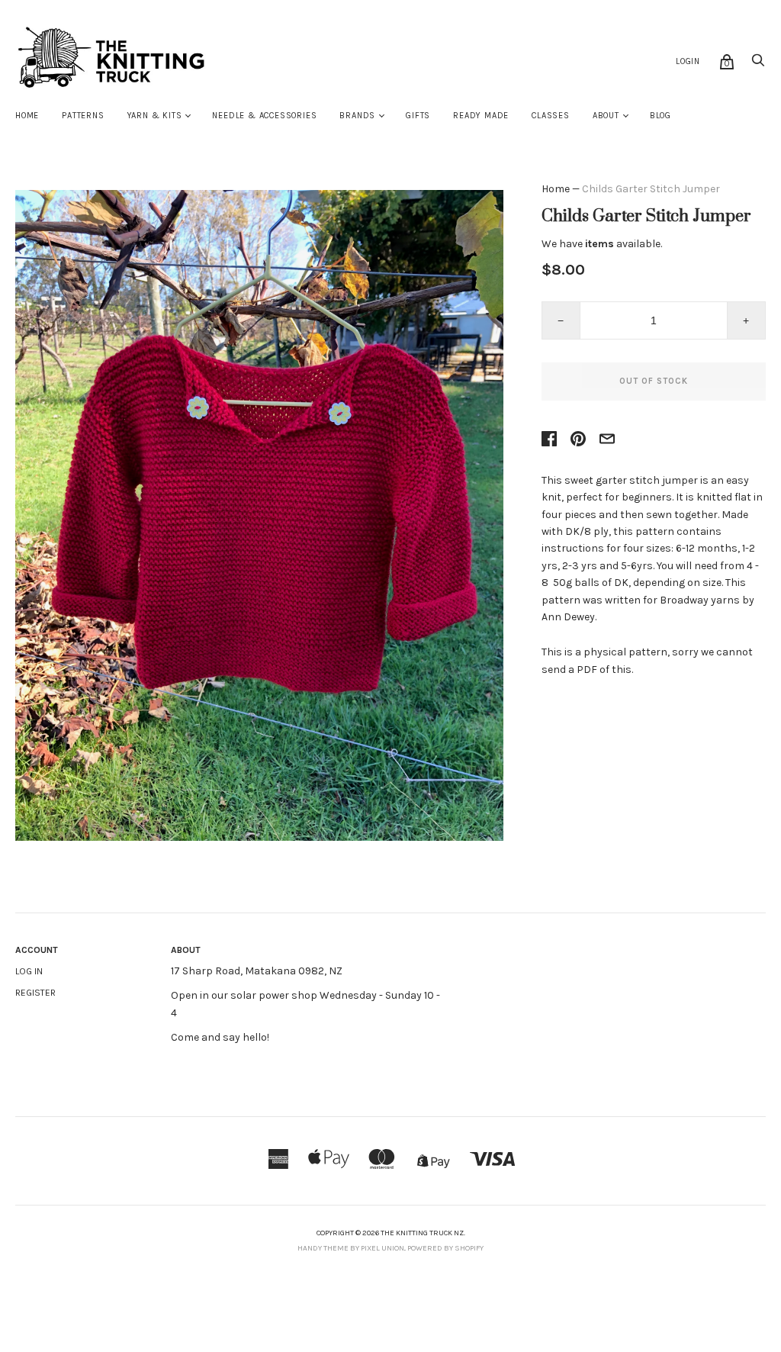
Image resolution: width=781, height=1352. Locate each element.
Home (27, 116)
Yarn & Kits (154, 116)
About (606, 116)
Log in (29, 971)
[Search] (758, 64)
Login (688, 61)
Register (35, 992)
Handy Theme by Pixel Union (350, 1248)
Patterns (83, 116)
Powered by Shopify (445, 1248)
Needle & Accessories (264, 116)
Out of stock (653, 381)
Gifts (418, 116)
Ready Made (481, 116)
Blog (660, 116)
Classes (551, 116)
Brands (357, 116)
